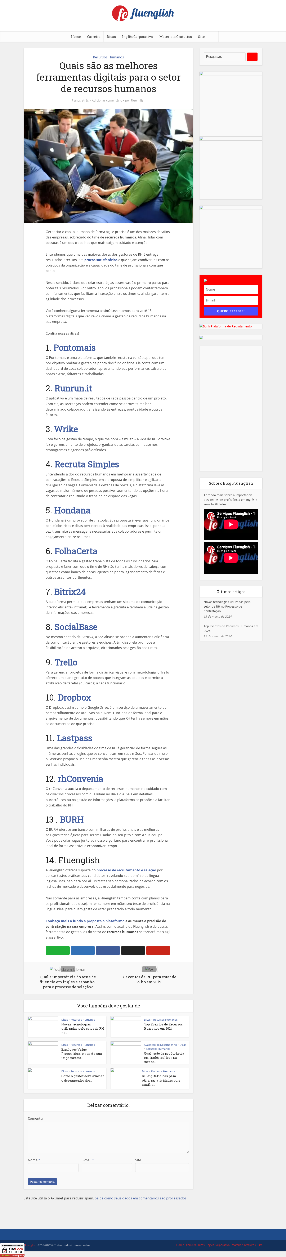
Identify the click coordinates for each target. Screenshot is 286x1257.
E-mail (88, 1160)
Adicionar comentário (107, 100)
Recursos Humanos (108, 57)
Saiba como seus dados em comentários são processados (141, 1198)
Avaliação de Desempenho (160, 1045)
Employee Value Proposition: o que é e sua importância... (81, 1053)
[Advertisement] (231, 408)
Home (76, 36)
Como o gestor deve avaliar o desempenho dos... (82, 1078)
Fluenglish (138, 100)
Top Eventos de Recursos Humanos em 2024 (163, 1026)
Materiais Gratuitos (175, 36)
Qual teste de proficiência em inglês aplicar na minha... (164, 1057)
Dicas (111, 36)
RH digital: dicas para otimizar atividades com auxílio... (161, 1080)
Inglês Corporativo (137, 36)
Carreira (93, 36)
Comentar (36, 1118)
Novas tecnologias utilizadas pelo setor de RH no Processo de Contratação (227, 606)
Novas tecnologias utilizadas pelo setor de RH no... (82, 1028)
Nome (34, 1160)
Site (201, 36)
